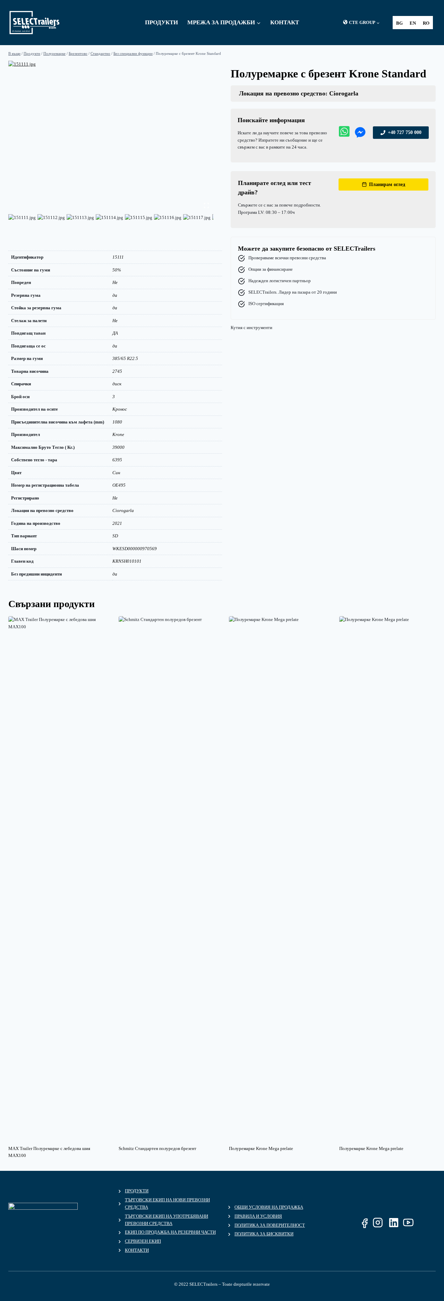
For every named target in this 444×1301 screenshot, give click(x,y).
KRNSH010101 (127, 561)
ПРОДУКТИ (136, 1190)
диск (116, 383)
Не (115, 282)
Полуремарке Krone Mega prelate (261, 1148)
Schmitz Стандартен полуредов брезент (157, 1148)
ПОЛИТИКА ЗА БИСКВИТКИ (263, 1233)
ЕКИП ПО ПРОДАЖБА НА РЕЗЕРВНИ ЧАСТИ (170, 1232)
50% (116, 269)
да (114, 295)
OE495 (119, 485)
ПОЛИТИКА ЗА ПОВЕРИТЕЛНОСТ (269, 1225)
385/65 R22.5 (125, 358)
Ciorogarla (123, 510)
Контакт (284, 22)
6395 (117, 459)
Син (116, 472)
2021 (117, 523)
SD (115, 535)
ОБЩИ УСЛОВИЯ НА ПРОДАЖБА (268, 1207)
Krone (118, 434)
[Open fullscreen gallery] (206, 205)
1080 (117, 422)
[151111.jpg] (110, 137)
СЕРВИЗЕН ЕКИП (143, 1241)
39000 (118, 447)
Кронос (119, 409)
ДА (115, 333)
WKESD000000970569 (134, 548)
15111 (118, 257)
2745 (117, 371)
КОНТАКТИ (137, 1250)
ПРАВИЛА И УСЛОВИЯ (258, 1216)
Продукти (161, 22)
